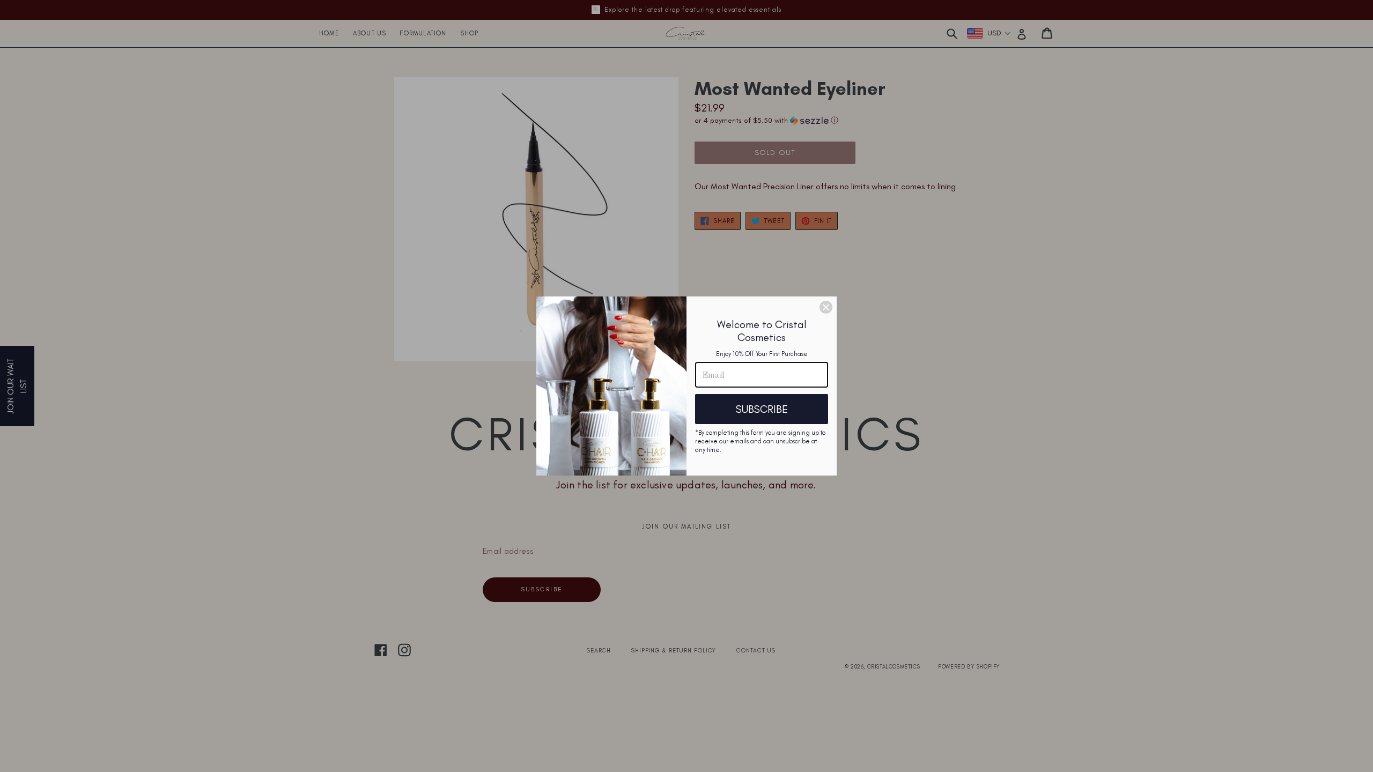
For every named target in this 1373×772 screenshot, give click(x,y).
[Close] (826, 307)
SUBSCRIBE (762, 409)
